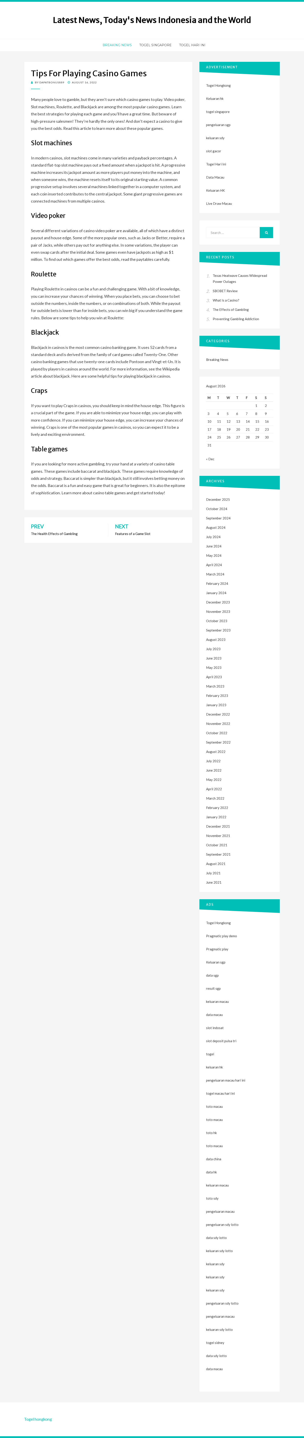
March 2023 (215, 686)
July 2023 (213, 649)
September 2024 (218, 518)
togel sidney (215, 1343)
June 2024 (213, 546)
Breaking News (117, 45)
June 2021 (213, 882)
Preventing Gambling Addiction (236, 319)
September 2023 (218, 630)
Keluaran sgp (215, 962)
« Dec (210, 459)
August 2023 (215, 640)
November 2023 (218, 611)
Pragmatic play (217, 949)
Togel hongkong (38, 1419)
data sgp (212, 975)
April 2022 (214, 789)
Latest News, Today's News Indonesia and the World (152, 20)
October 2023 (216, 621)
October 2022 (216, 733)
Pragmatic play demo (221, 936)
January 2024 (216, 593)
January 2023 (216, 705)
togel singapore (218, 112)
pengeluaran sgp (218, 125)
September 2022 (218, 742)
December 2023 (218, 602)
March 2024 (215, 574)
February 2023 (217, 696)
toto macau (214, 1120)
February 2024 (217, 583)
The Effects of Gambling (231, 310)
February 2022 (217, 808)
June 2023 (213, 658)
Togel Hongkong (218, 85)
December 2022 (218, 714)
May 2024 (213, 555)
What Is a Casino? (226, 300)
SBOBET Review (225, 291)
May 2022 (213, 780)
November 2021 (218, 836)
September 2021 (218, 854)
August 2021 (215, 864)
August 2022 (215, 752)
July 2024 (213, 537)
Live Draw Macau (219, 203)
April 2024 (214, 565)
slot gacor (213, 151)
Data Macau (215, 177)
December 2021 (218, 826)
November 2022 (218, 724)
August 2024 (215, 527)
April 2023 (214, 677)
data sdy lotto (216, 1356)
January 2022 (216, 817)
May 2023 (213, 668)
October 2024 (216, 509)
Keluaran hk (214, 99)
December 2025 (218, 499)
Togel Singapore (155, 45)
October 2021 (216, 845)
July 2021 (213, 873)
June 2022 (213, 770)
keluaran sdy (215, 138)
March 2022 (215, 798)
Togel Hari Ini (192, 45)
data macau (214, 1369)
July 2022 (213, 761)
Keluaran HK (215, 190)
